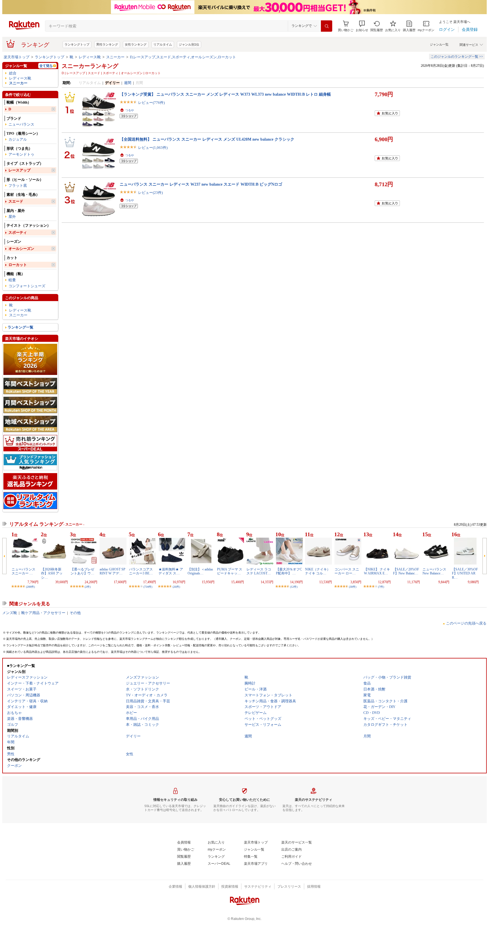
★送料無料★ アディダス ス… (170, 571)
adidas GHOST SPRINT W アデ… (112, 571)
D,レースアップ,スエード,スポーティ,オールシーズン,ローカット (183, 57)
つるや (129, 110)
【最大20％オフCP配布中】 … (289, 571)
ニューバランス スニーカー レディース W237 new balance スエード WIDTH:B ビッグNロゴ (201, 184)
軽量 (12, 280)
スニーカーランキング (90, 66)
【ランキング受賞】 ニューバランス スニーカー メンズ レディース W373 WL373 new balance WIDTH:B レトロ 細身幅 (225, 94)
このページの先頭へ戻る (466, 623)
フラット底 (17, 185)
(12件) (293, 586)
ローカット (17, 265)
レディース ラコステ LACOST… (258, 571)
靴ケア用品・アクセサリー (43, 613)
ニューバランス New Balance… (434, 571)
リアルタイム (162, 44)
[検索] (326, 26)
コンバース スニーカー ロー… (346, 571)
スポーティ (17, 232)
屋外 (12, 216)
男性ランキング (107, 44)
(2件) (88, 586)
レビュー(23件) (150, 192)
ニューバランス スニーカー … (23, 571)
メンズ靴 (9, 613)
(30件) (352, 586)
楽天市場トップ (16, 57)
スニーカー (115, 57)
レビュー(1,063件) (153, 147)
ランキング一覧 (20, 327)
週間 (127, 83)
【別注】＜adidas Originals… (200, 571)
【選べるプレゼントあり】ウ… (82, 571)
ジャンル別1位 (189, 44)
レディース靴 (90, 57)
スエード (15, 201)
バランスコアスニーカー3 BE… (141, 571)
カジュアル (17, 139)
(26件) (176, 586)
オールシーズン (21, 248)
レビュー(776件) (151, 102)
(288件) (30, 586)
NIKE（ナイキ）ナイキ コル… (317, 571)
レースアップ (19, 170)
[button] (362, 26)
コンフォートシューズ (26, 286)
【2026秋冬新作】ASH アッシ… (52, 573)
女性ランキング (136, 44)
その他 (75, 613)
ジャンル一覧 (439, 44)
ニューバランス (21, 124)
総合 (12, 73)
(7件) (381, 586)
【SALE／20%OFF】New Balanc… (406, 571)
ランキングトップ (77, 44)
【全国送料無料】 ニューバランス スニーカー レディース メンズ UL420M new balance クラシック (207, 139)
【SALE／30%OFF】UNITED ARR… (465, 573)
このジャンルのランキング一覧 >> (457, 57)
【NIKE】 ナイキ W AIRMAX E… (377, 571)
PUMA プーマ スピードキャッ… (229, 571)
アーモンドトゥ (21, 154)
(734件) (147, 586)
